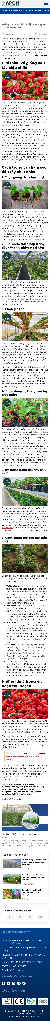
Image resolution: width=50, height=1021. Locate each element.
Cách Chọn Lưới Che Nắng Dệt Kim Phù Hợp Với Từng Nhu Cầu (33, 877)
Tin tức (17, 11)
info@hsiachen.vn (18, 970)
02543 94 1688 (34, 962)
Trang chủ (7, 11)
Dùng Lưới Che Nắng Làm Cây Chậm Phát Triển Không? (33, 892)
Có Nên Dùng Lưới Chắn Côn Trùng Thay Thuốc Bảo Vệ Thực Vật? (34, 862)
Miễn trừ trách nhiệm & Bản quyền (25, 1017)
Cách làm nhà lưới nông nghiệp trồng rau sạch (21, 834)
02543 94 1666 (17, 962)
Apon (14, 55)
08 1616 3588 (19, 966)
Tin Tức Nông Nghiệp (31, 11)
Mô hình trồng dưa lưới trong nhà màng (22, 757)
